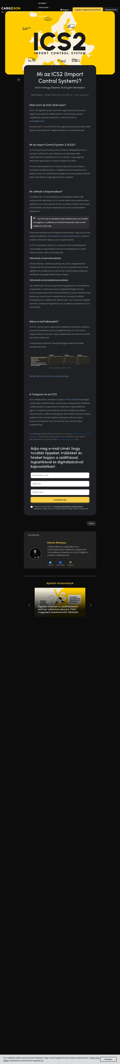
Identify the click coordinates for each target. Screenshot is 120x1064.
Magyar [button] (65, 10)
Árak (40, 12)
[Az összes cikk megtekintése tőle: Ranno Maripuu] (35, 554)
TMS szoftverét (72, 399)
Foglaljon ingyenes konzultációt (88, 10)
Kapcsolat (43, 16)
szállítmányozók (67, 117)
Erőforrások (43, 7)
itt (42, 1061)
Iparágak (42, 3)
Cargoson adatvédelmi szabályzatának (68, 506)
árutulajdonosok (37, 121)
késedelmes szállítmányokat (63, 236)
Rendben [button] (108, 1059)
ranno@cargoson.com (66, 439)
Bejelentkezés (111, 10)
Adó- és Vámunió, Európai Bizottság (52, 376)
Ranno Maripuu (37, 95)
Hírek (91, 523)
